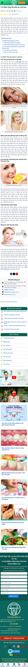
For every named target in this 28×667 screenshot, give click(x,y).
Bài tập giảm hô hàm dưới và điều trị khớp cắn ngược (15, 322)
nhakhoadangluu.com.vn (10, 294)
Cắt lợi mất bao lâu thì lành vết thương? (14, 318)
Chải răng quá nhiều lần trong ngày (11, 42)
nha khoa (19, 62)
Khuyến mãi (24, 665)
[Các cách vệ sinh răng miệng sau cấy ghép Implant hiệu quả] (14, 413)
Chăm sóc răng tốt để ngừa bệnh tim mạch (14, 325)
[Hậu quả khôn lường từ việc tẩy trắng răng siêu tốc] (14, 438)
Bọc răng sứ (6, 345)
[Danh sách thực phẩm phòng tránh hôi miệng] (14, 512)
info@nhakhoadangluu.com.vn (11, 292)
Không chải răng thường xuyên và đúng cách (13, 44)
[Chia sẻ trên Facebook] (11, 274)
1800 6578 (9, 289)
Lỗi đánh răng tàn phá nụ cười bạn (10, 40)
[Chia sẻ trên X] (14, 274)
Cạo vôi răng (7, 356)
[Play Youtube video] (14, 377)
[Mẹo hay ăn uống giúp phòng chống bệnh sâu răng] (14, 537)
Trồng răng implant (8, 338)
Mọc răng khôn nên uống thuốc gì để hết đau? (15, 311)
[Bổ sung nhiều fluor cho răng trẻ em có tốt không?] (14, 487)
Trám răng (6, 364)
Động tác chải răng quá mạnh (10, 52)
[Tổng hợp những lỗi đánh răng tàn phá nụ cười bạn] (14, 2)
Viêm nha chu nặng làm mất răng (12, 314)
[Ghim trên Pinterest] (17, 274)
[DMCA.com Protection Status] (14, 654)
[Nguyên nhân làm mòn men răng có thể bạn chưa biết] (14, 463)
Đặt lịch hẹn (21, 2)
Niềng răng (6, 342)
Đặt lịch (8, 665)
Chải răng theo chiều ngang (9, 50)
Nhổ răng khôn (7, 360)
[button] (2, 3)
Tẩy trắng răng (7, 349)
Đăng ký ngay (13, 596)
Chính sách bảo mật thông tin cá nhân (9, 630)
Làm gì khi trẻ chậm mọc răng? (11, 329)
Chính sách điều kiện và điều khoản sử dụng (10, 633)
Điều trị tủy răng (8, 353)
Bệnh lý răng (14, 301)
